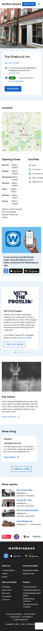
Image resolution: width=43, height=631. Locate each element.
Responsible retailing (30, 570)
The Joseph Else (24, 490)
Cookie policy (14, 617)
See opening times (16, 81)
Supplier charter (29, 574)
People (4, 577)
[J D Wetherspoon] (11, 4)
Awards (4, 574)
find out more (15, 345)
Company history (8, 570)
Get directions (14, 73)
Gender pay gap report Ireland (31, 594)
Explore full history (9, 417)
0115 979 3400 (14, 63)
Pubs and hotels (9, 582)
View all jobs (21, 469)
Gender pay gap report (31, 590)
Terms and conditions (14, 614)
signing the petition (24, 338)
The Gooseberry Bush (27, 510)
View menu (13, 88)
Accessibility (26, 617)
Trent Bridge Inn (24, 521)
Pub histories (6, 596)
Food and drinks (30, 565)
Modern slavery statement (29, 600)
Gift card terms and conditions (30, 605)
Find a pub (29, 4)
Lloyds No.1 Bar (24, 500)
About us (6, 565)
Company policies (30, 587)
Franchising (6, 587)
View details (12, 457)
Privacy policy (29, 614)
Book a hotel (6, 590)
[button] (15, 352)
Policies (26, 582)
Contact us (6, 600)
